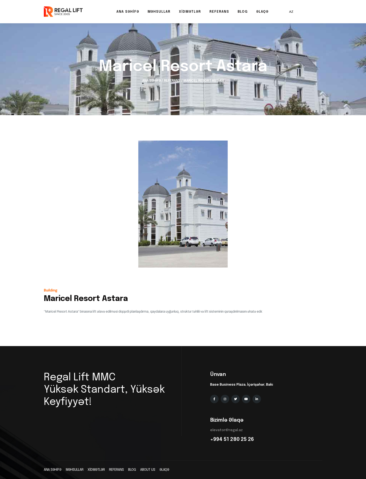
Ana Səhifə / (152, 81)
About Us (147, 470)
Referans (219, 12)
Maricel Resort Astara (203, 81)
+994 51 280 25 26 (232, 439)
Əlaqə (262, 12)
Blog (243, 12)
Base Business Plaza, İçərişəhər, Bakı (241, 385)
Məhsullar (159, 12)
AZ (291, 11)
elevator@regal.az (226, 430)
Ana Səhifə (127, 12)
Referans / (173, 81)
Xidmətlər (190, 12)
